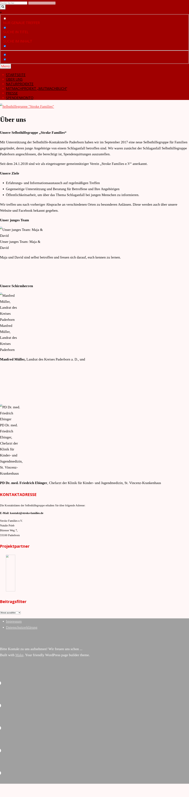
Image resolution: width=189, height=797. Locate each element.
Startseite (16, 74)
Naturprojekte (20, 83)
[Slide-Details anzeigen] (26, 590)
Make (19, 655)
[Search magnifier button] (3, 7)
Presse (12, 93)
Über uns (14, 79)
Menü (5, 66)
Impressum (14, 621)
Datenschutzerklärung (21, 627)
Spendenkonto (19, 97)
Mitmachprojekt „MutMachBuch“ (36, 88)
